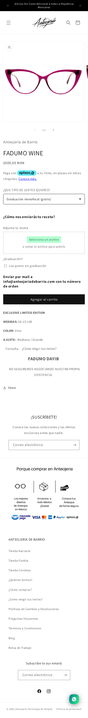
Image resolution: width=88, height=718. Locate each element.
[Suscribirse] (74, 445)
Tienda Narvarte (20, 551)
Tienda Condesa (20, 570)
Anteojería (21, 709)
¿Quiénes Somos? (20, 580)
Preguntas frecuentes (23, 619)
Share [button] (12, 388)
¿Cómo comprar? (20, 590)
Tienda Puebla (18, 560)
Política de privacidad (68, 709)
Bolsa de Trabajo (20, 648)
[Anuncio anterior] (8, 5)
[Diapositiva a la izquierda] (34, 130)
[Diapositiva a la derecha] (53, 130)
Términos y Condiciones (25, 628)
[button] (8, 22)
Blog (12, 638)
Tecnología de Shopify (40, 709)
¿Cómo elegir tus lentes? (26, 599)
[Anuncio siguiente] (80, 5)
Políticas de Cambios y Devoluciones (34, 609)
